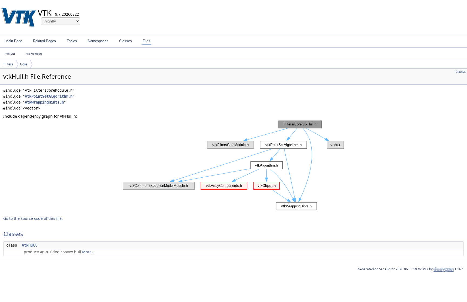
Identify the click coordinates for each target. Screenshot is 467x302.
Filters (8, 64)
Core (23, 64)
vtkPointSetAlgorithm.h (48, 96)
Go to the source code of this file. (33, 218)
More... (88, 251)
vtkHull (29, 245)
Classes (461, 72)
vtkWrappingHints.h (44, 102)
